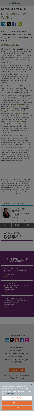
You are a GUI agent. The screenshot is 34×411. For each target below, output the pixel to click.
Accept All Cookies (17, 407)
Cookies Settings (17, 398)
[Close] (32, 384)
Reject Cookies (17, 403)
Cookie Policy (10, 393)
